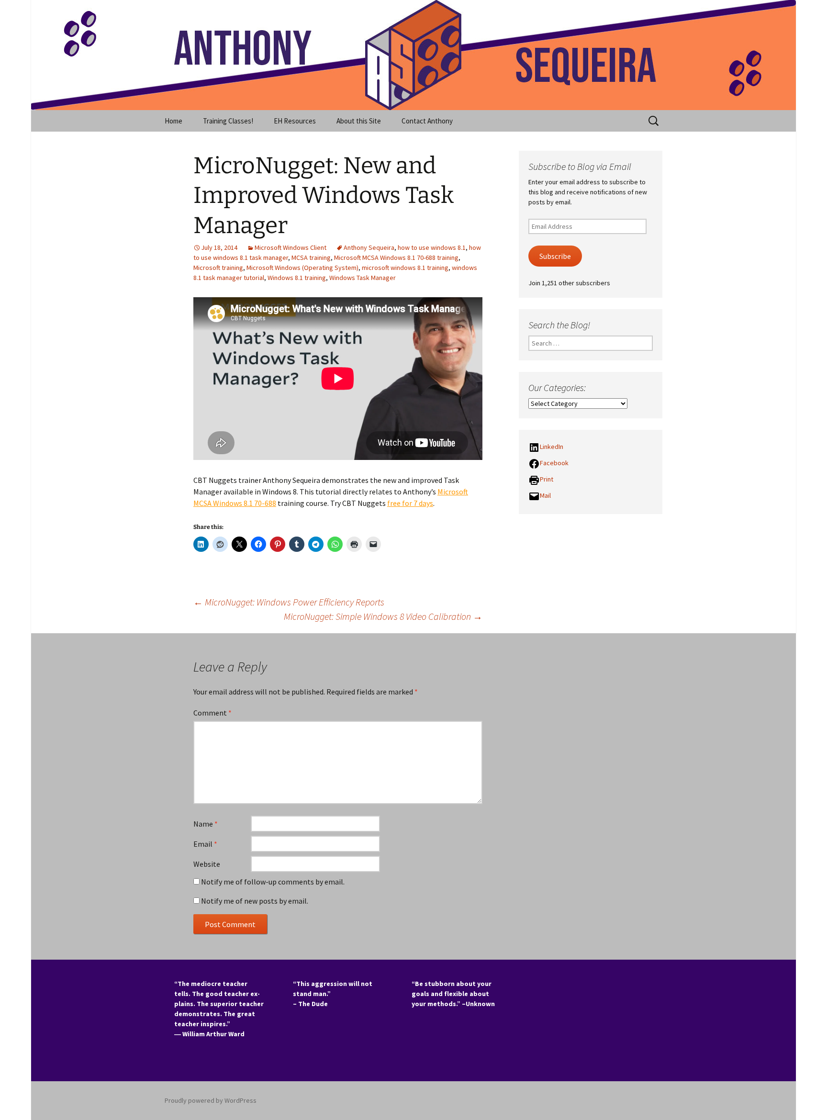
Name (205, 824)
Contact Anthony (427, 120)
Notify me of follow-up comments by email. (273, 881)
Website (206, 864)
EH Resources (295, 120)
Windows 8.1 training (297, 277)
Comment (212, 712)
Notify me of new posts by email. (254, 901)
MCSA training (311, 257)
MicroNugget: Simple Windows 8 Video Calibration (383, 616)
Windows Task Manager (362, 277)
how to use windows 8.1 (432, 247)
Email (205, 844)
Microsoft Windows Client (290, 247)
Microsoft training (218, 267)
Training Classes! (228, 120)
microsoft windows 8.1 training (405, 267)
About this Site (358, 120)
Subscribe (555, 256)
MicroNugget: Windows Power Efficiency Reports (288, 602)
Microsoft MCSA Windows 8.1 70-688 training (396, 257)
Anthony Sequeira (369, 247)
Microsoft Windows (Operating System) (302, 267)
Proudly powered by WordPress (211, 1100)
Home (173, 120)
